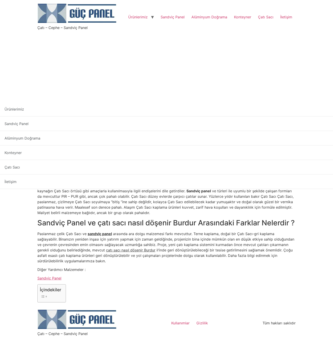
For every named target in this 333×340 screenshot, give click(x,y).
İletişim (286, 17)
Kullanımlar (180, 323)
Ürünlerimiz (138, 17)
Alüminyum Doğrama (209, 17)
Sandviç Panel (173, 17)
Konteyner (242, 17)
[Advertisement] (166, 64)
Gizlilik (202, 323)
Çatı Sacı (265, 17)
